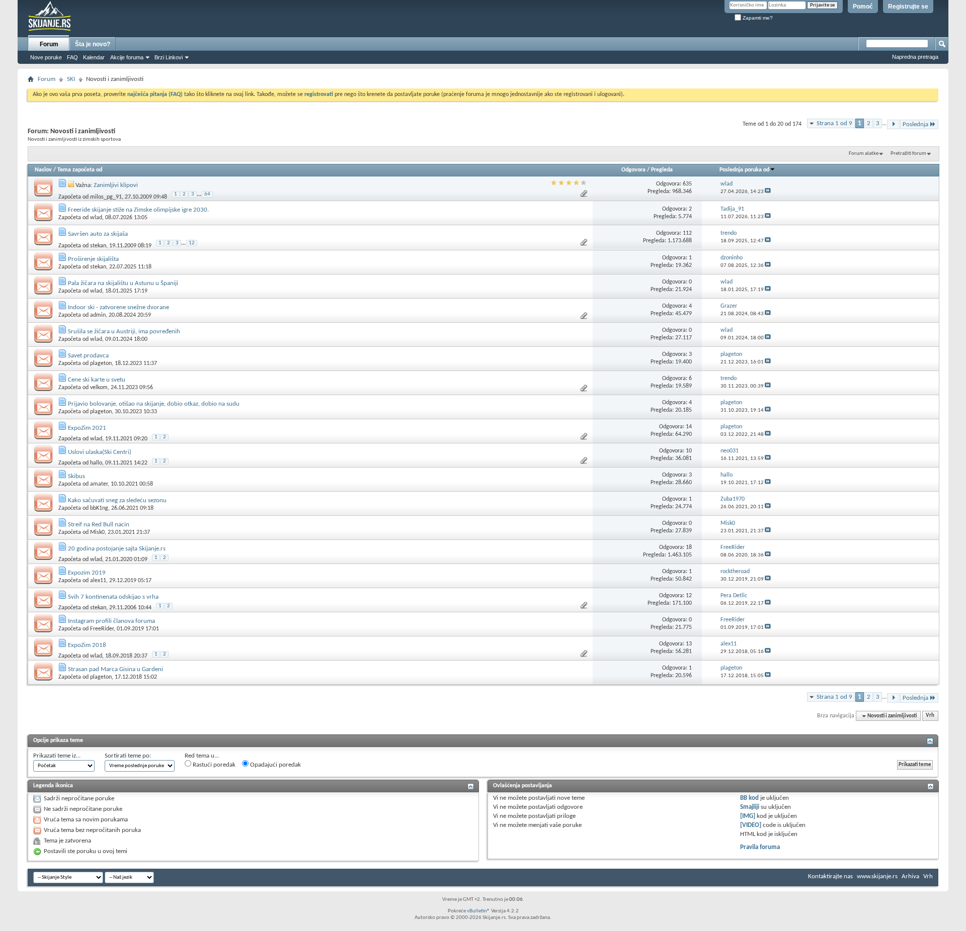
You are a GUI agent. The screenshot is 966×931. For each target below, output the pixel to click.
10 (689, 451)
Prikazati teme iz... (56, 756)
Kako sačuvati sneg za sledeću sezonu (117, 500)
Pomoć (863, 6)
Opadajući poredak (275, 765)
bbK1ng (99, 508)
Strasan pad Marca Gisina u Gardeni (115, 669)
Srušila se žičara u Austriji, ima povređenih (124, 331)
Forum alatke (863, 153)
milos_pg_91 (106, 197)
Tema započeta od (79, 170)
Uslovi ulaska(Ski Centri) (99, 452)
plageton (101, 363)
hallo (96, 463)
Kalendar (94, 57)
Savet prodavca (88, 355)
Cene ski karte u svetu (96, 380)
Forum (49, 44)
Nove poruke (46, 57)
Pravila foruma (760, 847)
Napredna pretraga (915, 57)
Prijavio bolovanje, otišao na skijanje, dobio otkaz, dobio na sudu (153, 404)
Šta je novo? (92, 44)
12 (192, 243)
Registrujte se (908, 6)
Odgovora (633, 170)
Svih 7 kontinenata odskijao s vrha (113, 597)
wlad (96, 218)
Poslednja (915, 124)
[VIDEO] (750, 825)
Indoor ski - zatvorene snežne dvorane (118, 307)
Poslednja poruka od (744, 170)
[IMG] (747, 816)
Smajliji (749, 807)
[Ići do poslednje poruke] (768, 192)
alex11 (98, 581)
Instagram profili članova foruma (111, 621)
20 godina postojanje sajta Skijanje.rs (117, 548)
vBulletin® (478, 911)
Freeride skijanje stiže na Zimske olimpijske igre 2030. (138, 210)
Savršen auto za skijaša (98, 234)
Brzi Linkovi (168, 57)
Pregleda (662, 170)
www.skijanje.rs (877, 876)
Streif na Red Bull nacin (98, 524)
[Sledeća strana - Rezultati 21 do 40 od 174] (893, 124)
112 (687, 233)
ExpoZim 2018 (87, 645)
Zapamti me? (757, 18)
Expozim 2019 (87, 573)
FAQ (72, 57)
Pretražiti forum (908, 153)
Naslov (43, 170)
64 (207, 194)
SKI (71, 79)
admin (98, 315)
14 (689, 427)
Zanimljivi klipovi (116, 185)
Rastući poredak (213, 765)
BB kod (749, 798)
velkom (99, 388)
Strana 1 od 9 (834, 123)
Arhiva (910, 876)
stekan (98, 246)
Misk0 (97, 532)
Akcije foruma (126, 57)
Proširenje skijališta (93, 259)
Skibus (76, 476)
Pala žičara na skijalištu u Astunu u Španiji (123, 283)
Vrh (930, 716)
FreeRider (102, 629)
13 (689, 644)
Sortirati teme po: (128, 756)
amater (99, 484)
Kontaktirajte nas (830, 876)
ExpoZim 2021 (87, 428)
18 (689, 547)
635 (687, 184)
